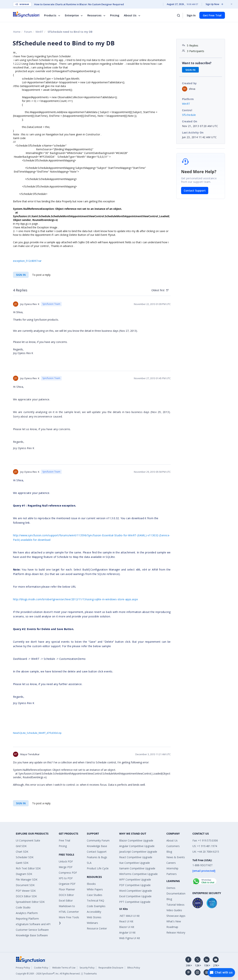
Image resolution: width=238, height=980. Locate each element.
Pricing (114, 15)
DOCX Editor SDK (26, 896)
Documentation (175, 893)
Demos (170, 888)
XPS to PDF (66, 878)
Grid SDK (21, 846)
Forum (28, 31)
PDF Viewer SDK (26, 890)
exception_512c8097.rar (27, 261)
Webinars (92, 923)
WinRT (39, 31)
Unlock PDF (66, 861)
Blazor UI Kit (126, 927)
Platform (188, 99)
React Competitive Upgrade (135, 857)
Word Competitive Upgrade (135, 890)
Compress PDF (68, 872)
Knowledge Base (97, 846)
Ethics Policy (133, 967)
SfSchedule (189, 115)
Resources (94, 15)
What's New (173, 921)
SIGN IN (21, 275)
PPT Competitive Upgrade (134, 902)
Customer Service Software (32, 929)
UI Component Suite (28, 840)
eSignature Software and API (33, 924)
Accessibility (94, 911)
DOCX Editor (66, 895)
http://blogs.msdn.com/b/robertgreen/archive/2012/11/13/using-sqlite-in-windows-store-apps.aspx (75, 599)
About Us (130, 15)
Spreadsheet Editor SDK (30, 902)
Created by (189, 83)
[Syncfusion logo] (26, 14)
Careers (171, 863)
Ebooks (91, 884)
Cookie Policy (41, 967)
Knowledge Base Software (32, 935)
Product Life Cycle (98, 868)
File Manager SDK (26, 879)
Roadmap (172, 927)
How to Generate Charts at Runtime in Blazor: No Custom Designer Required (79, 4)
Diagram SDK (24, 874)
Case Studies (94, 895)
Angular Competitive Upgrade (137, 846)
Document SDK (25, 885)
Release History (175, 932)
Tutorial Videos (175, 904)
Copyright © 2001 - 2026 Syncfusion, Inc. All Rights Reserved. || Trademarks (56, 973)
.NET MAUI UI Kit (129, 916)
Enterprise (72, 15)
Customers (173, 846)
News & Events (175, 857)
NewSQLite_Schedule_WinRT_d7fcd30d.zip (37, 733)
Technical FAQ (95, 900)
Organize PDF (67, 884)
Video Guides (174, 910)
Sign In (191, 15)
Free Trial (64, 840)
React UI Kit (126, 921)
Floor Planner (67, 889)
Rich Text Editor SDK (28, 868)
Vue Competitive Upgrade (134, 863)
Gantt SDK (22, 863)
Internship (172, 868)
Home (16, 31)
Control (187, 110)
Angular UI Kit (127, 932)
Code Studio (23, 907)
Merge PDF (66, 867)
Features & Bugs (97, 857)
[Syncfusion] (31, 959)
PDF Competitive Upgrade (135, 885)
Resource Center (97, 928)
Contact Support (195, 190)
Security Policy (87, 967)
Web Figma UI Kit (129, 938)
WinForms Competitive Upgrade (138, 874)
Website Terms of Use (63, 967)
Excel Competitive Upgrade (135, 896)
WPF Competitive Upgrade (135, 879)
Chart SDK (22, 851)
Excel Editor (66, 900)
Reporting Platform (27, 918)
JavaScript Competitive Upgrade (138, 851)
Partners (171, 874)
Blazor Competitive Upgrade (136, 840)
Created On (189, 121)
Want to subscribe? (197, 63)
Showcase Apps (175, 916)
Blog (169, 851)
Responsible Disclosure (111, 967)
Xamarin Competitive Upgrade (137, 868)
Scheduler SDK (24, 857)
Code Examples (96, 906)
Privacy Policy (23, 967)
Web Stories (94, 917)
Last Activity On (193, 132)
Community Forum (98, 840)
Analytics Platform (27, 913)
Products (50, 15)
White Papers (95, 889)
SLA (89, 863)
